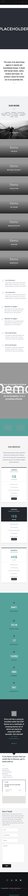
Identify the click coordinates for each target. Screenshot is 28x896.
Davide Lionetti (24, 888)
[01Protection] (2, 1)
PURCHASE (14, 498)
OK (20, 790)
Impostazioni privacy (14, 895)
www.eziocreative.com (14, 738)
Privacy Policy (14, 889)
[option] (8, 427)
